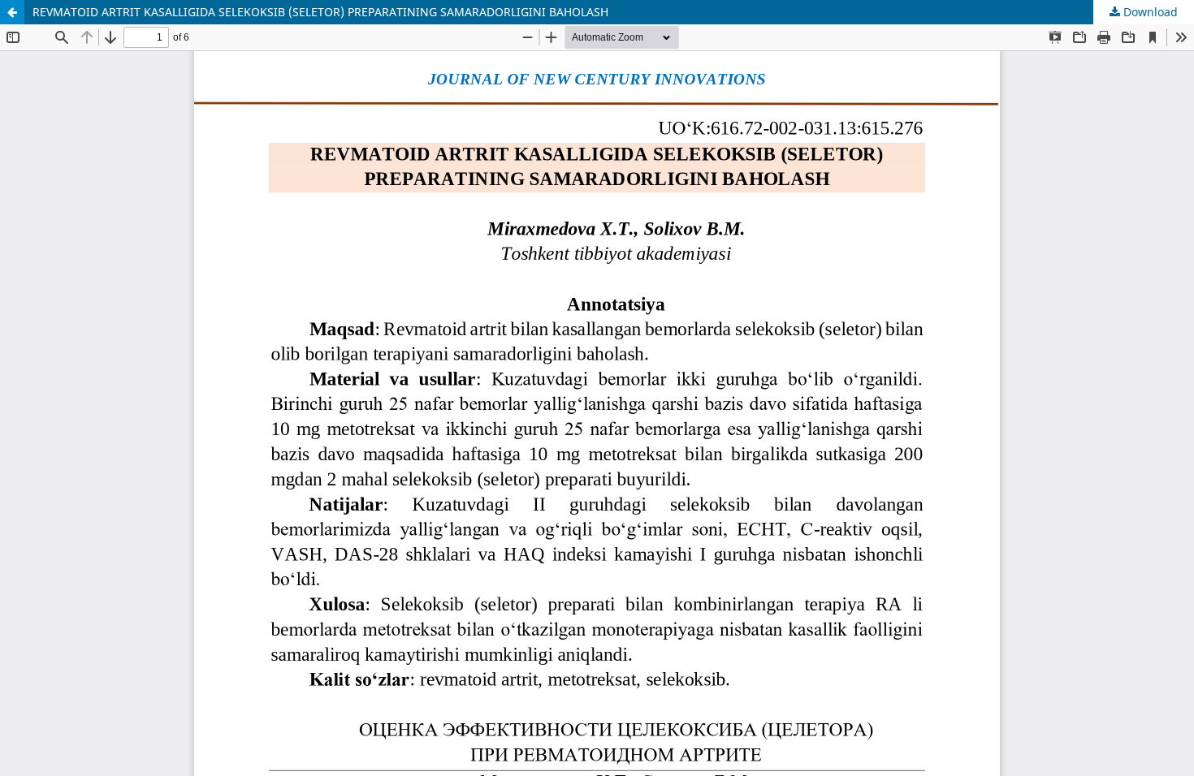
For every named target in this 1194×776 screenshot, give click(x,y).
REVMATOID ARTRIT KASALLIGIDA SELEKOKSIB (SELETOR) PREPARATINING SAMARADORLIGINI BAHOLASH (320, 11)
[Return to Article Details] (12, 12)
